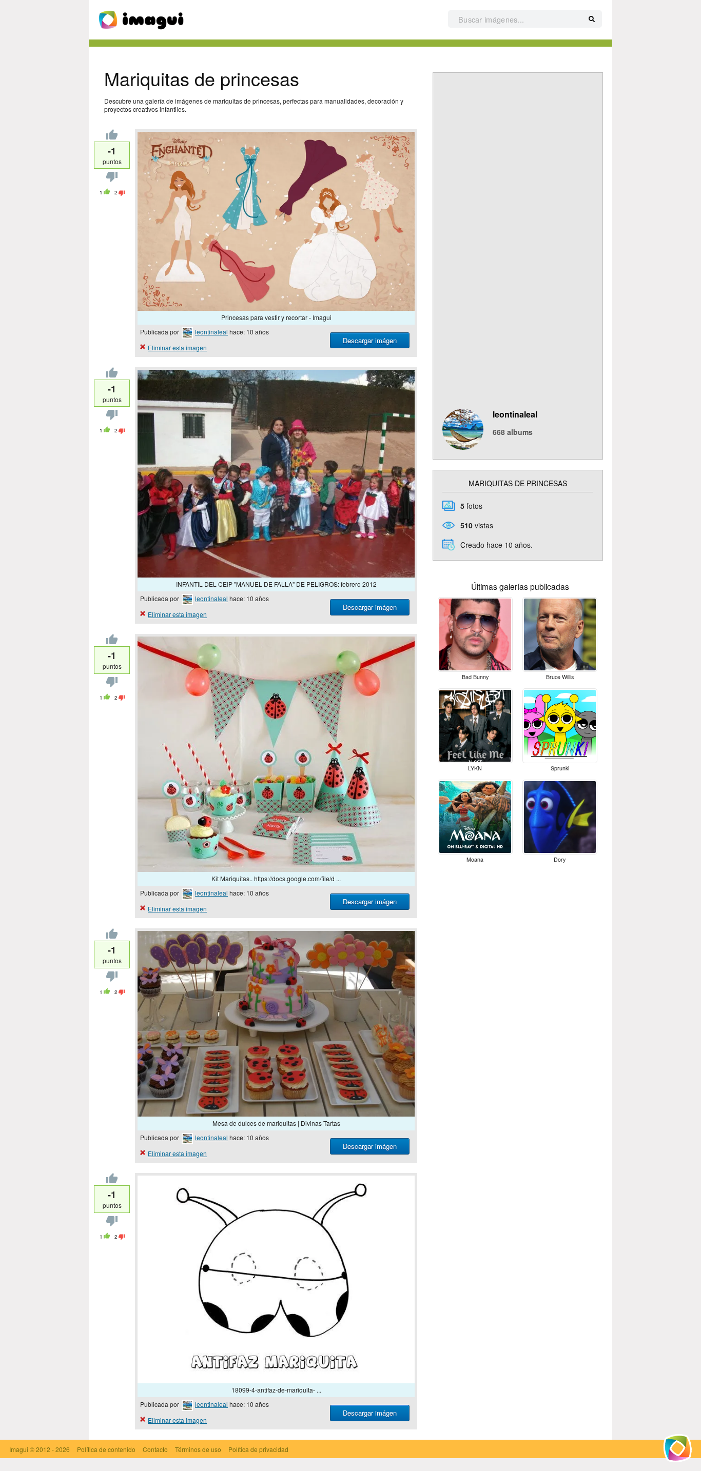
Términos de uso (198, 1449)
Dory (560, 859)
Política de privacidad (258, 1449)
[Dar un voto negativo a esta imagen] (112, 179)
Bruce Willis (560, 677)
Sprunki (560, 768)
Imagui (18, 1449)
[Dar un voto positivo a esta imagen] (112, 136)
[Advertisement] (517, 250)
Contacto (155, 1449)
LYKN (475, 768)
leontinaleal (211, 331)
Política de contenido (106, 1449)
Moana (474, 859)
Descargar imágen (370, 340)
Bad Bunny (475, 677)
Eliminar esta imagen (177, 347)
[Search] (592, 19)
